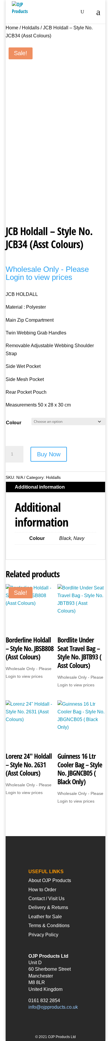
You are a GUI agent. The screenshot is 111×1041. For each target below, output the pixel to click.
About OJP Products (49, 880)
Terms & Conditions (49, 925)
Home (12, 27)
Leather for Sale (45, 916)
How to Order (42, 889)
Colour (13, 422)
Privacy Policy (43, 934)
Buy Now (48, 454)
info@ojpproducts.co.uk (53, 1007)
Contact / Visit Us (46, 898)
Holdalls (30, 27)
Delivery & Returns (48, 907)
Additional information (40, 487)
